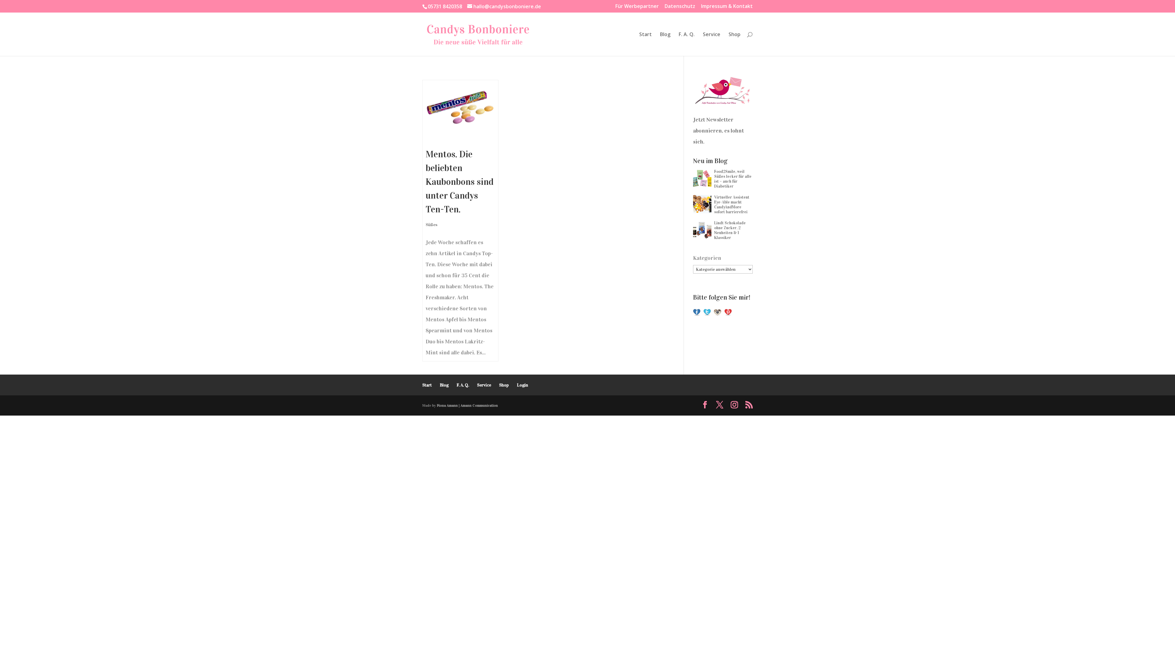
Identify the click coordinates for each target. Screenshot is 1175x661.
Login (522, 385)
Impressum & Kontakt (727, 6)
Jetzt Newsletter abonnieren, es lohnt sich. (718, 130)
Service (711, 35)
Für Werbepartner (637, 6)
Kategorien (707, 258)
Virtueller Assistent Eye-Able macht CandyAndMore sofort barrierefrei (731, 205)
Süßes (432, 224)
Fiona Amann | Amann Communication (467, 405)
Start (645, 35)
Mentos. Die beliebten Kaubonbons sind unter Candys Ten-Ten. (460, 182)
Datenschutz (680, 6)
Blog (665, 35)
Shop (734, 35)
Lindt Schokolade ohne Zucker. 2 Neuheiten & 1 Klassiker (730, 230)
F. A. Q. (687, 35)
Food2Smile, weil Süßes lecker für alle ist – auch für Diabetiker (733, 179)
